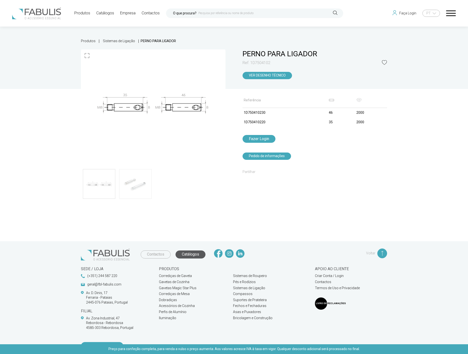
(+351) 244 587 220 (102, 276)
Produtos (88, 41)
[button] (384, 63)
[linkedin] (240, 254)
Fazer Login (259, 138)
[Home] (36, 13)
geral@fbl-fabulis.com (104, 284)
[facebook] (218, 254)
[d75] (153, 103)
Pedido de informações (267, 156)
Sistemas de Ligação (119, 41)
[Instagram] (229, 254)
